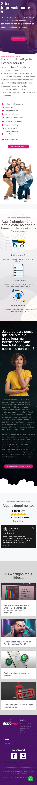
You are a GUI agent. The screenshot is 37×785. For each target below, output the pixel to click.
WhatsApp (8, 134)
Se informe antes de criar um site (18, 570)
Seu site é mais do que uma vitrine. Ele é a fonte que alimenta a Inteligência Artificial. (16, 609)
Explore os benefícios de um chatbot (17, 674)
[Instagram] (23, 756)
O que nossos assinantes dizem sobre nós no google (18, 501)
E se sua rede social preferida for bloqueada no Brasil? (17, 643)
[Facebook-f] (14, 756)
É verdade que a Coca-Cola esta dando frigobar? (18, 706)
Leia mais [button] (6, 545)
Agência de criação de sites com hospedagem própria (18, 217)
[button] (26, 740)
